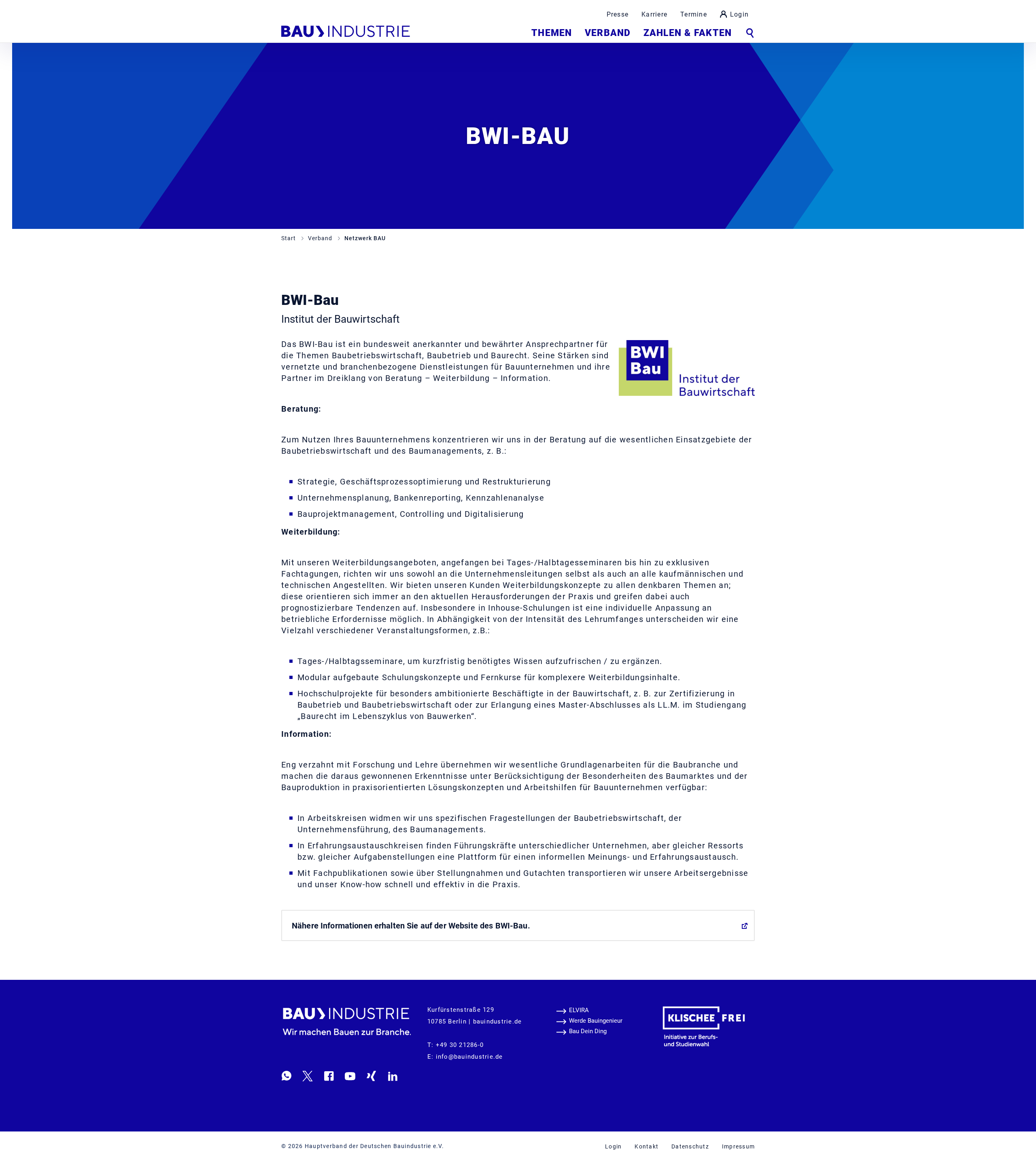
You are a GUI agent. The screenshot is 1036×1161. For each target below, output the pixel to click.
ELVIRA (579, 1010)
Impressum (738, 1146)
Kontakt (646, 1146)
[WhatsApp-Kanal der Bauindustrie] (286, 1075)
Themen (551, 32)
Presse (618, 14)
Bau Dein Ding (588, 1031)
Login (739, 14)
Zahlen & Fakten (687, 32)
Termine (693, 14)
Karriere (654, 14)
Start (289, 238)
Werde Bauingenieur (595, 1020)
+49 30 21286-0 (460, 1045)
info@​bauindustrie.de (469, 1056)
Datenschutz (690, 1146)
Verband (608, 32)
